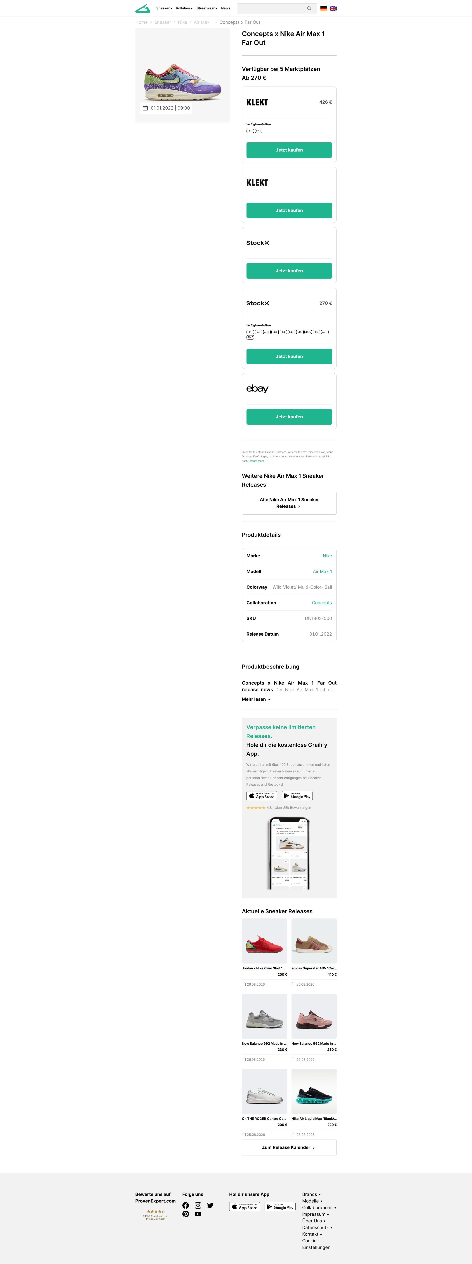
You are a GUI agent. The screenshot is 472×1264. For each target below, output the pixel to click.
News (225, 8)
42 (258, 331)
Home (141, 22)
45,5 (308, 331)
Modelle (310, 1201)
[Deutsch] (323, 8)
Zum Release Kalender (286, 1147)
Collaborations (317, 1207)
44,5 (291, 331)
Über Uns (312, 1220)
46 (316, 331)
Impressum (313, 1214)
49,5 (250, 337)
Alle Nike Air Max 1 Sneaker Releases (289, 503)
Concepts (322, 602)
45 (300, 331)
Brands (309, 1194)
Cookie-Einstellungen (316, 1244)
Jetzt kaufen (289, 150)
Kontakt (310, 1234)
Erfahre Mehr (256, 460)
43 (275, 331)
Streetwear (206, 8)
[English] (333, 8)
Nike (182, 22)
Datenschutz (315, 1227)
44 (283, 331)
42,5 (258, 130)
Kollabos (183, 8)
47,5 (324, 331)
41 (250, 130)
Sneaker (163, 8)
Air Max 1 (203, 22)
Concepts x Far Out (240, 22)
